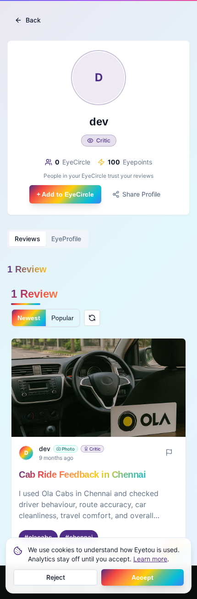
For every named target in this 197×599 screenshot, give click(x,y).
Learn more (150, 559)
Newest (28, 318)
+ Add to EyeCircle (65, 194)
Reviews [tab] (27, 239)
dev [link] (44, 448)
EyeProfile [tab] (66, 239)
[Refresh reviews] (92, 318)
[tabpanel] (98, 425)
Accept (142, 577)
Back (33, 20)
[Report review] (169, 452)
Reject (55, 577)
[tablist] (47, 239)
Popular (62, 318)
